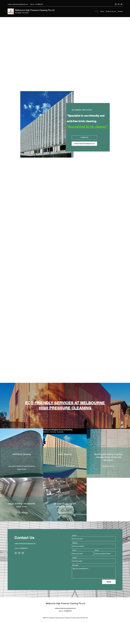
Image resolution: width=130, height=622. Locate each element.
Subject (74, 469)
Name (74, 447)
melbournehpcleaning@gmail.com (18, 4)
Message (75, 476)
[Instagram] (116, 4)
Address (75, 454)
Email (74, 462)
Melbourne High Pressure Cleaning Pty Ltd (34, 10)
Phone (97, 462)
